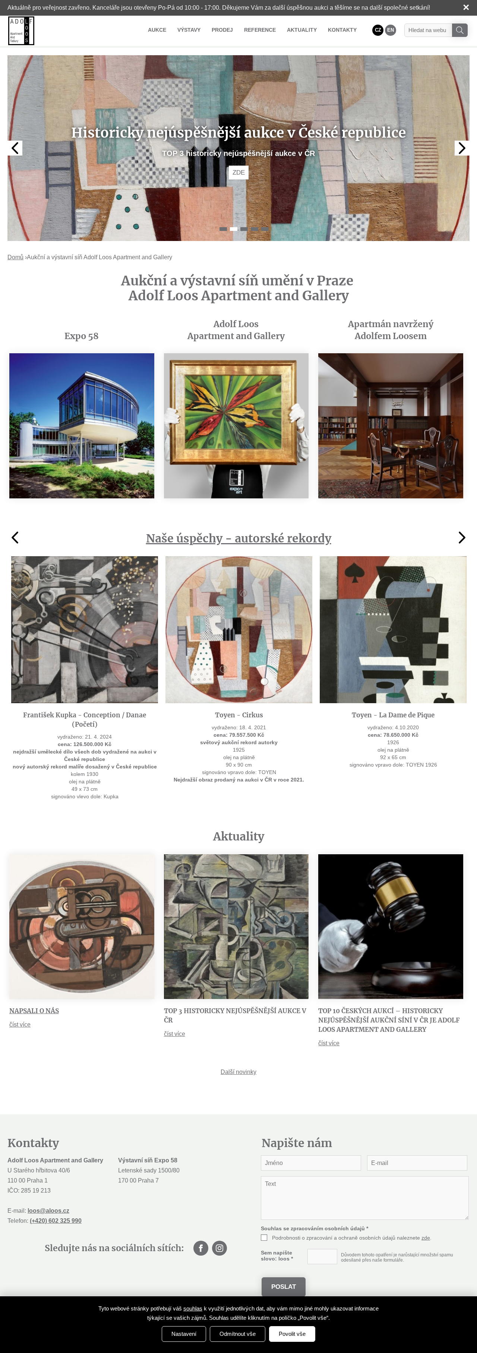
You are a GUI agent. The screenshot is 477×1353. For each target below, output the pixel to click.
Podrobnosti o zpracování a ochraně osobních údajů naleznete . (352, 1238)
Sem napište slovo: (277, 1256)
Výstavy (188, 30)
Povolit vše (292, 1334)
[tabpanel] (238, 148)
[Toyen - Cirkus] (238, 629)
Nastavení (183, 1334)
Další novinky (238, 1072)
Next (462, 148)
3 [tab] (244, 229)
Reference (260, 30)
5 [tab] (265, 229)
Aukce (157, 30)
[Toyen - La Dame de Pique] (393, 629)
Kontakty (342, 30)
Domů (15, 257)
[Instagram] (219, 1248)
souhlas (192, 1308)
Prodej (222, 30)
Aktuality (302, 30)
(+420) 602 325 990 (56, 1221)
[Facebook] (200, 1248)
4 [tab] (254, 229)
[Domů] (21, 31)
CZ (378, 30)
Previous (14, 148)
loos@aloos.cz (48, 1211)
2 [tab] (233, 229)
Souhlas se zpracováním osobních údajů (314, 1228)
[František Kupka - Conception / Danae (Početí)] (84, 629)
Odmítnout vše (237, 1334)
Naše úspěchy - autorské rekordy (238, 538)
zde (425, 1238)
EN (390, 30)
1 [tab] (223, 229)
